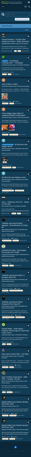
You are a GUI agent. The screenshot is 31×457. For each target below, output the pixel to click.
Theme (8, 451)
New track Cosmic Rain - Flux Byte (15, 354)
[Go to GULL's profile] (3, 198)
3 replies (18, 365)
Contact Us (16, 451)
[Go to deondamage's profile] (3, 219)
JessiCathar (5, 86)
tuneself (4, 334)
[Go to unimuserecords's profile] (3, 246)
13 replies (15, 413)
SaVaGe (4, 148)
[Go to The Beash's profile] (3, 57)
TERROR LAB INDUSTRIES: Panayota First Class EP (12, 303)
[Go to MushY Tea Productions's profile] (3, 373)
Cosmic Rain (5, 356)
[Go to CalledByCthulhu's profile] (3, 35)
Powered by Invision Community (15, 454)
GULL (3, 206)
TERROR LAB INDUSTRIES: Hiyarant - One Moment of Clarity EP (15, 225)
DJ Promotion (24, 43)
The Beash (5, 65)
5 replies (15, 238)
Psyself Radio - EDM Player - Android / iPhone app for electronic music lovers (15, 331)
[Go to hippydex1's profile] (3, 398)
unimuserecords (6, 254)
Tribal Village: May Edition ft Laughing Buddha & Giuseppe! (13, 114)
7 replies (14, 436)
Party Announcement (23, 86)
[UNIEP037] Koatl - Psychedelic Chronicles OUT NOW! (14, 251)
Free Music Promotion (23, 65)
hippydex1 (4, 406)
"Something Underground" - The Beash (12, 62)
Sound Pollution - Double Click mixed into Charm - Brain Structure (15, 40)
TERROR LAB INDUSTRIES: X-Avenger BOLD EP (13, 276)
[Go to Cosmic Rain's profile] (3, 350)
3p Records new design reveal (14, 177)
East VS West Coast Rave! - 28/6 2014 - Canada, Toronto (14, 378)
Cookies (22, 451)
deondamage (5, 229)
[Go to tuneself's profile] (3, 324)
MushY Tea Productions (8, 381)
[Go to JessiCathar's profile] (3, 80)
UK (18, 406)
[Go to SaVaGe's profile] (3, 140)
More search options (22, 19)
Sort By (27, 29)
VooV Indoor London (10, 84)
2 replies (16, 101)
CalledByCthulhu (6, 43)
